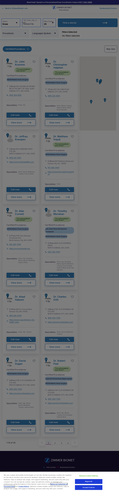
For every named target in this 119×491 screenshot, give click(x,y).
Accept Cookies (89, 487)
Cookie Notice (23, 486)
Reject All (88, 481)
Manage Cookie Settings (88, 476)
